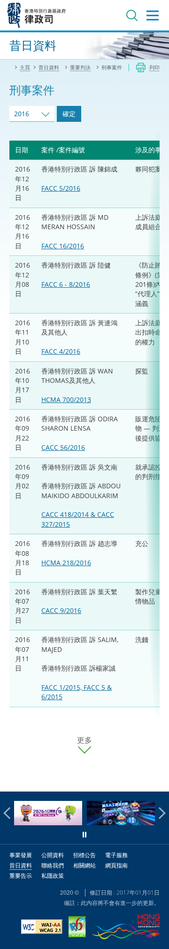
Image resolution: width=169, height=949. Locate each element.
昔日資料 (20, 865)
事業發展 (20, 855)
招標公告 (84, 855)
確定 (69, 113)
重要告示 (20, 876)
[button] (9, 813)
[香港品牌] (126, 928)
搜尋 (132, 15)
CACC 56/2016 (63, 447)
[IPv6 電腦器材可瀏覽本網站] (77, 928)
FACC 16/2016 (62, 245)
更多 (84, 740)
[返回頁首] (156, 779)
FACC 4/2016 (60, 351)
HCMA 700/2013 (66, 399)
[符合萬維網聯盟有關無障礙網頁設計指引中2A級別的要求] (41, 927)
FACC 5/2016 (60, 188)
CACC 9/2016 (61, 610)
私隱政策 (52, 876)
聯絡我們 (52, 865)
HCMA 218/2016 (66, 562)
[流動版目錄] (152, 15)
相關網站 (84, 865)
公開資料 (52, 855)
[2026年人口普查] (48, 822)
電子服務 (116, 855)
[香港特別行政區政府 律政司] (36, 15)
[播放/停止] (84, 835)
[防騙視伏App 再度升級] (121, 822)
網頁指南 (116, 865)
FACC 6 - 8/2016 (65, 284)
